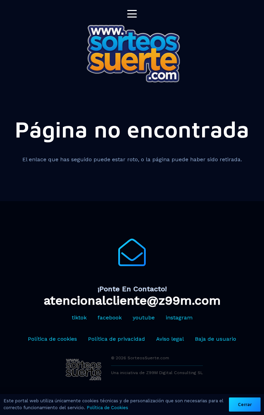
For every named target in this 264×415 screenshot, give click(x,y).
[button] (132, 14)
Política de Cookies (107, 407)
